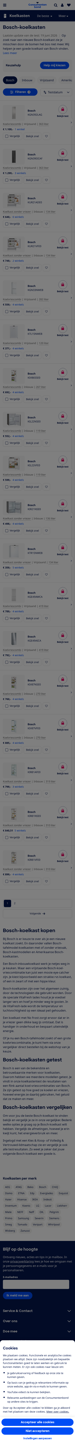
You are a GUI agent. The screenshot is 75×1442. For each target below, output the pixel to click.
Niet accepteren (38, 1431)
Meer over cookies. (57, 1411)
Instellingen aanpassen (37, 1438)
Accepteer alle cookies (37, 1422)
